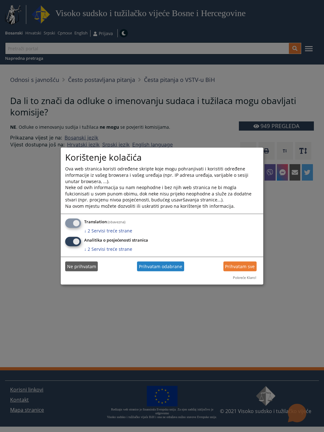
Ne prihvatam (81, 266)
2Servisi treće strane (108, 230)
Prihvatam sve (240, 266)
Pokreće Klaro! (244, 277)
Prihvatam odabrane (160, 266)
